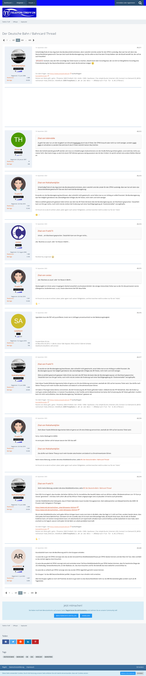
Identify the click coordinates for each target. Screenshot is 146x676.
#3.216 (139, 313)
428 (30, 40)
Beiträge (9, 80)
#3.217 (139, 357)
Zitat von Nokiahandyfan (48, 182)
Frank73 (40, 61)
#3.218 (139, 418)
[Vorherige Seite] (4, 40)
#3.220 (139, 548)
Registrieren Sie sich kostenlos (76, 610)
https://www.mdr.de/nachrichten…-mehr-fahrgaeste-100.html (56, 510)
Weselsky (39, 657)
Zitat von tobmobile (46, 138)
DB (27, 657)
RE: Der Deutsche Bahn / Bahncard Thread (95, 460)
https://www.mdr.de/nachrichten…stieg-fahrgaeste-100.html (55, 507)
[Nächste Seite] (33, 40)
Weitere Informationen (128, 673)
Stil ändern (140, 667)
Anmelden (86, 616)
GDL (32, 657)
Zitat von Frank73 (45, 231)
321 (13, 40)
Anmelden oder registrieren (125, 3)
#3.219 (139, 477)
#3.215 (139, 268)
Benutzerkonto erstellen (66, 616)
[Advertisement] (102, 11)
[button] (5, 642)
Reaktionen (10, 77)
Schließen (140, 673)
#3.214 (139, 224)
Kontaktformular (41, 76)
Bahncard (20, 657)
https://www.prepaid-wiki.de (59, 74)
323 (22, 40)
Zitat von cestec (45, 275)
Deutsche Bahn (9, 657)
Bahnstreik (48, 657)
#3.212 (139, 131)
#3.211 (139, 47)
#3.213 (139, 176)
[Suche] (140, 3)
